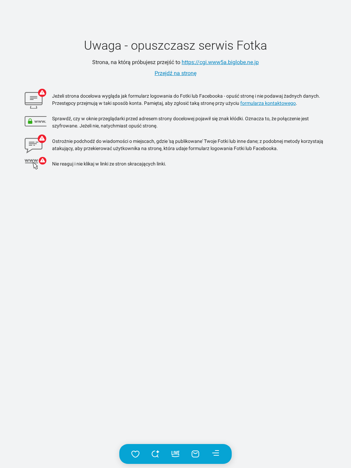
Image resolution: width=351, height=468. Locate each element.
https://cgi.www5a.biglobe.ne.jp (220, 62)
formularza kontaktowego (268, 103)
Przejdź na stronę (175, 73)
